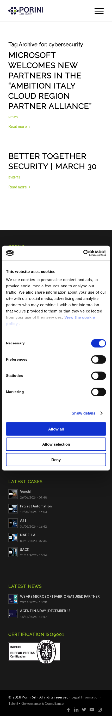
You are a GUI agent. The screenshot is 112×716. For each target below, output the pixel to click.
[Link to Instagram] (100, 709)
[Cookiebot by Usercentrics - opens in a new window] (83, 253)
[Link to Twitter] (84, 709)
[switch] (98, 359)
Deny (56, 459)
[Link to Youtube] (92, 709)
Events (14, 177)
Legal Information (85, 697)
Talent (13, 703)
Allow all (56, 429)
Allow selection (56, 444)
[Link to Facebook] (68, 709)
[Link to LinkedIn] (76, 709)
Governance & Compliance (42, 703)
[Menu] (96, 10)
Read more (17, 126)
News (13, 117)
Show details (83, 413)
